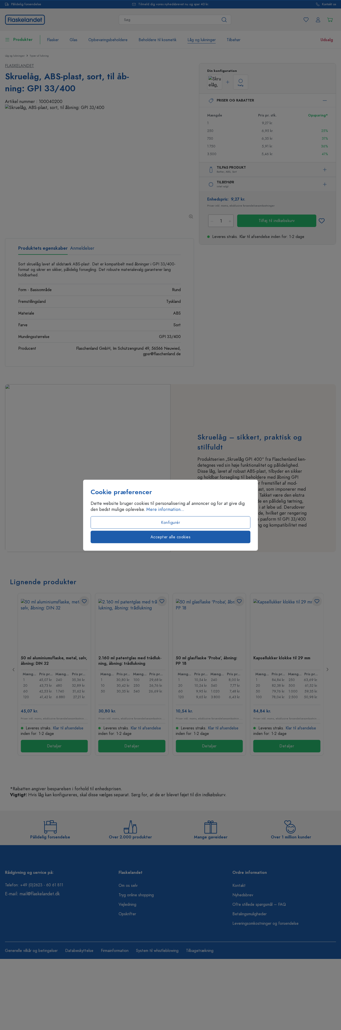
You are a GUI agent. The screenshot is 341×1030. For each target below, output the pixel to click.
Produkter (22, 39)
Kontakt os (329, 4)
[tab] (43, 250)
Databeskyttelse (79, 950)
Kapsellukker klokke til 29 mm (281, 658)
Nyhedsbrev (242, 895)
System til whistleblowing (157, 950)
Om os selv (128, 885)
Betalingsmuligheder (249, 914)
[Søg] (224, 20)
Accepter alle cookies (171, 537)
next (327, 669)
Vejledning (127, 904)
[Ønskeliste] (306, 19)
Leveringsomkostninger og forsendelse (265, 923)
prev (13, 669)
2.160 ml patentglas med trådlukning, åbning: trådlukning (130, 660)
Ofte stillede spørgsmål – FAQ (259, 904)
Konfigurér (170, 522)
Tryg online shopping (136, 895)
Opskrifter (127, 914)
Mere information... (165, 509)
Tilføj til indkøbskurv (277, 221)
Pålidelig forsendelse (26, 4)
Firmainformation (115, 950)
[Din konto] (318, 19)
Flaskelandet (19, 66)
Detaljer (54, 746)
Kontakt (239, 885)
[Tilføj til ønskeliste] (321, 221)
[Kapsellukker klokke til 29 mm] (287, 624)
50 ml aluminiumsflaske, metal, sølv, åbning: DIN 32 (54, 660)
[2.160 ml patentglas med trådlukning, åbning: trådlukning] (132, 624)
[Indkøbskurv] (330, 19)
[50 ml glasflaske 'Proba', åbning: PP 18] (209, 624)
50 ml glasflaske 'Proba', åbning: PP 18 (206, 660)
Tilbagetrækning (199, 950)
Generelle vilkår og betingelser (31, 950)
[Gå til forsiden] (25, 19)
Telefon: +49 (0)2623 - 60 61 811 (34, 885)
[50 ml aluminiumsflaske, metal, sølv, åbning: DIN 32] (54, 624)
